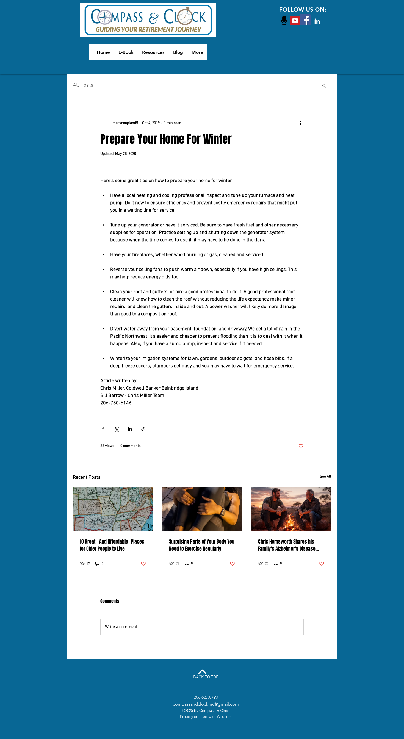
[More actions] (300, 123)
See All (325, 476)
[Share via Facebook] (103, 429)
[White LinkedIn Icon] (317, 21)
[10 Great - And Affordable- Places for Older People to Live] (113, 509)
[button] (324, 85)
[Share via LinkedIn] (129, 429)
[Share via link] (143, 429)
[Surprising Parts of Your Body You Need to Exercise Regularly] (202, 509)
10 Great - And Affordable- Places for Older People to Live (112, 545)
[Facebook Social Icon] (305, 19)
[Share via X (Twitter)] (116, 429)
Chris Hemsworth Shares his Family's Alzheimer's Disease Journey (287, 545)
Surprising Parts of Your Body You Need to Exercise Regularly (201, 545)
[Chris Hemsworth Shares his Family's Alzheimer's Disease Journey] (291, 509)
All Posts (83, 85)
